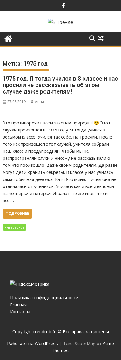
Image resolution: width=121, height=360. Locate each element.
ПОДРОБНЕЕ (17, 213)
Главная (18, 304)
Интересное (14, 227)
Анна (39, 101)
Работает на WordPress (32, 343)
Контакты (20, 311)
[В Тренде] (8, 37)
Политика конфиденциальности (44, 297)
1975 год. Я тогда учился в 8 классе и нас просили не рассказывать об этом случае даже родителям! (60, 85)
